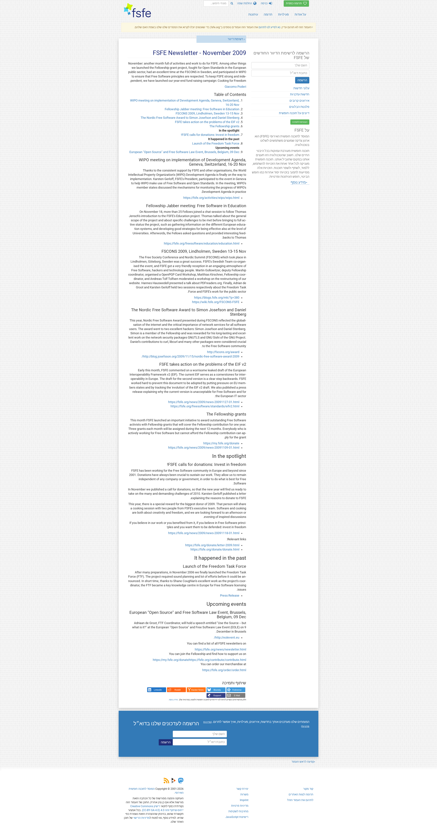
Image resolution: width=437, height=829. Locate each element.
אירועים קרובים (299, 100)
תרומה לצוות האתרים (301, 794)
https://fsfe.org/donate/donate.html (215, 549)
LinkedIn (158, 690)
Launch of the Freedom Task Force (215, 143)
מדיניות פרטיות (239, 805)
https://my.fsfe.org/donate (221, 443)
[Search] (232, 3)
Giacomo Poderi (235, 86)
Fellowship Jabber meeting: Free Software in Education (202, 109)
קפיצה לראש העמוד (303, 761)
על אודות (300, 14)
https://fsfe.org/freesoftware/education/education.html (201, 243)
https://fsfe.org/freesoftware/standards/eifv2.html (205, 406)
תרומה (268, 14)
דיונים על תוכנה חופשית (294, 113)
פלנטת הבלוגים (299, 107)
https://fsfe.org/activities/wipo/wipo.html (211, 197)
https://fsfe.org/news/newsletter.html (220, 649)
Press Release (229, 595)
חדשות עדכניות (299, 94)
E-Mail (237, 695)
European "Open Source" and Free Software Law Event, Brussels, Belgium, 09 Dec (184, 152)
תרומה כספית (294, 3)
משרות (244, 794)
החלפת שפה (245, 3)
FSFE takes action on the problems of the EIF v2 (207, 122)
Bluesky (217, 690)
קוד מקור (308, 788)
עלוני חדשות (301, 88)
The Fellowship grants (224, 126)
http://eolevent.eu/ (226, 637)
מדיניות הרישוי (141, 817)
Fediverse (237, 690)
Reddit (177, 690)
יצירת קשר (242, 788)
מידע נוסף (173, 699)
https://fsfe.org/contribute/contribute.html (217, 660)
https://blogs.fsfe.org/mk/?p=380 (216, 297)
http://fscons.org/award (223, 352)
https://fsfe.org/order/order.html (224, 670)
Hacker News (197, 690)
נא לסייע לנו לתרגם (269, 27)
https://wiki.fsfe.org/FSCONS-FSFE (215, 302)
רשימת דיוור (235, 39)
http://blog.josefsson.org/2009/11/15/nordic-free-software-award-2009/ (190, 356)
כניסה (265, 3)
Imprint (244, 800)
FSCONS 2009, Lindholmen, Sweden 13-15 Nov (207, 113)
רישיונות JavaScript (236, 817)
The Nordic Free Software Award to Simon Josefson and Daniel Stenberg (190, 117)
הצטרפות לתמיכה (299, 122)
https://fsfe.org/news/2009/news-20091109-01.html (203, 447)
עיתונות (253, 14)
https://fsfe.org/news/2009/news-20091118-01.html (203, 533)
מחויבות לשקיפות (238, 811)
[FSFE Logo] (137, 10)
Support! (217, 695)
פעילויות (283, 14)
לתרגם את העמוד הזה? (300, 800)
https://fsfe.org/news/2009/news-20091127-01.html (203, 402)
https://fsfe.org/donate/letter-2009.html (212, 545)
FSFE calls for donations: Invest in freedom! (210, 135)
